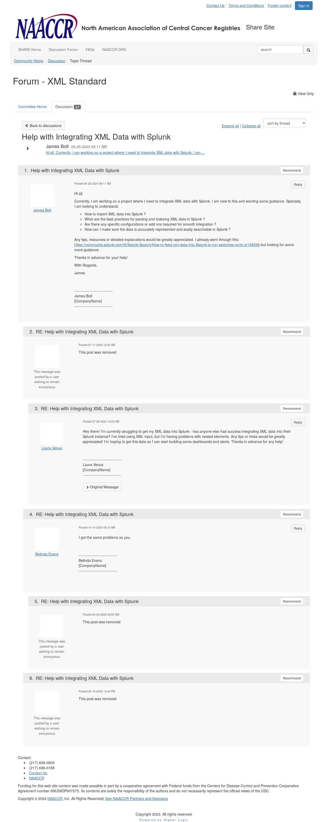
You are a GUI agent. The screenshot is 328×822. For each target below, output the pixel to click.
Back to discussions (45, 125)
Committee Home (32, 106)
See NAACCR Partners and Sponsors (136, 798)
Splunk (201, 244)
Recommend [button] (292, 170)
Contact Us (215, 5)
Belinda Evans (46, 553)
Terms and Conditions (246, 5)
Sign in (303, 5)
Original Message (103, 486)
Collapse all (251, 125)
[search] (308, 49)
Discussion (56, 60)
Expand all (230, 125)
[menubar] (250, 4)
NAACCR (36, 778)
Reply (298, 184)
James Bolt (42, 210)
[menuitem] (217, 4)
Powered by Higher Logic (164, 820)
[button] (29, 148)
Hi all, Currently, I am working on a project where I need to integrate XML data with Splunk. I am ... (125, 152)
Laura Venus (52, 447)
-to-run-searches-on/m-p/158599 (233, 244)
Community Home (28, 60)
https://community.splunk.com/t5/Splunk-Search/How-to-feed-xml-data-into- (135, 244)
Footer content (280, 5)
